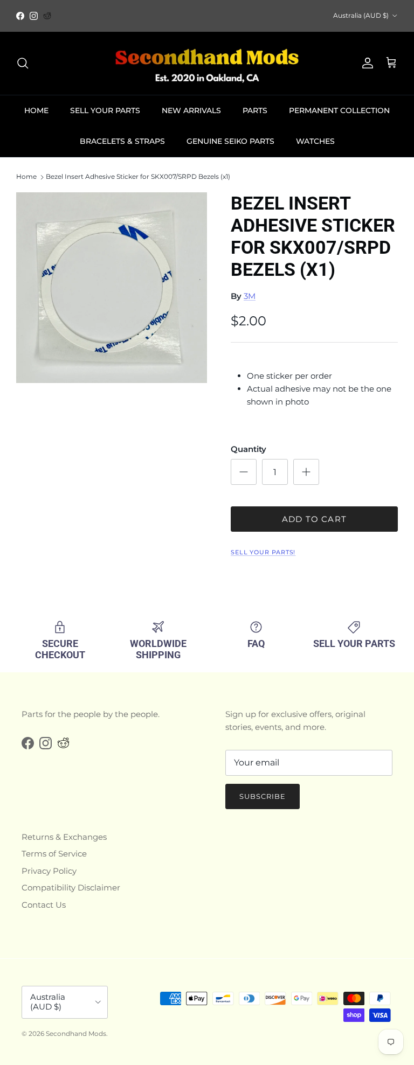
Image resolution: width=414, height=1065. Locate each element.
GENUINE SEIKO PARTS (230, 141)
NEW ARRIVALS (191, 110)
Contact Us (44, 905)
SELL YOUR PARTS (105, 110)
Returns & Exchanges (64, 837)
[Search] (22, 63)
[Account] (365, 63)
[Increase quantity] (306, 472)
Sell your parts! (263, 552)
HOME (36, 110)
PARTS (255, 110)
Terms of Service (54, 853)
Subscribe (262, 796)
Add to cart (314, 519)
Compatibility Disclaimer (71, 887)
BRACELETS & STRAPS (122, 141)
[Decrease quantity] (244, 472)
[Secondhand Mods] (207, 63)
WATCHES (315, 141)
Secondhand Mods (76, 1033)
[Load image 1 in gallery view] (111, 287)
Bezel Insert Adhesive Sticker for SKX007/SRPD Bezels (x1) (138, 177)
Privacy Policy (49, 871)
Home (26, 177)
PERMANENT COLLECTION (339, 110)
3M (250, 296)
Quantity (248, 449)
